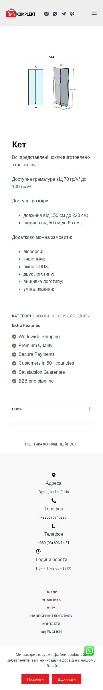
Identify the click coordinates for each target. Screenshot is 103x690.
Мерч (51, 608)
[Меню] (94, 12)
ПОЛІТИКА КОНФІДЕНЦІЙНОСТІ (51, 444)
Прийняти (35, 679)
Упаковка (51, 600)
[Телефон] (54, 500)
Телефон (53, 508)
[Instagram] (46, 14)
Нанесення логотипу (51, 616)
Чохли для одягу (71, 316)
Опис (17, 409)
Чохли (42, 316)
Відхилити (67, 679)
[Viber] (72, 14)
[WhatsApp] (55, 14)
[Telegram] (64, 14)
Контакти (51, 624)
